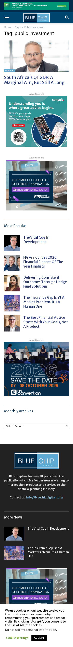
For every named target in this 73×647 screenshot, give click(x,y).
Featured (9, 70)
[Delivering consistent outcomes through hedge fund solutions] (12, 283)
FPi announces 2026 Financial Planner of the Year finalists (43, 262)
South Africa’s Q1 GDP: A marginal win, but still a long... (36, 80)
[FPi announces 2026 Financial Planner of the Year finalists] (12, 263)
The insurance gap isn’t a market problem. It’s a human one (43, 302)
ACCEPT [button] (39, 638)
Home (7, 27)
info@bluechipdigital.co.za (44, 497)
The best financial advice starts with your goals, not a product (45, 322)
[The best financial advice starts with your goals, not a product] (12, 323)
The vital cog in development (36, 239)
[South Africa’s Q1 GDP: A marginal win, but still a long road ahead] (36, 56)
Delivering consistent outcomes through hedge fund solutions (45, 282)
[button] (6, 17)
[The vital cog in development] (12, 243)
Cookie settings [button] (17, 638)
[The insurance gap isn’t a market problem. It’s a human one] (12, 303)
